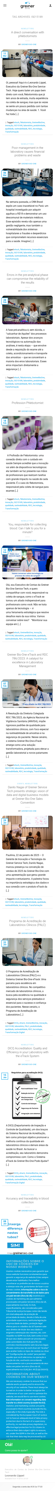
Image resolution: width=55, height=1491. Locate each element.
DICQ (16, 1023)
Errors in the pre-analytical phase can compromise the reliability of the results (27, 278)
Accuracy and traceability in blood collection (27, 1200)
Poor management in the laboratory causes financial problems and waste (27, 151)
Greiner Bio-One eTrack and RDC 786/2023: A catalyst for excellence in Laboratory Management (27, 660)
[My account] (50, 5)
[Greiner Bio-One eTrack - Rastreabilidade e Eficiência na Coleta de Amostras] (27, 5)
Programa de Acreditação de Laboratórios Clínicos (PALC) (27, 923)
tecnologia (37, 129)
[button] (5, 5)
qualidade (9, 129)
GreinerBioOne (38, 122)
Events (20, 784)
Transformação (12, 132)
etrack (16, 122)
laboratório (28, 125)
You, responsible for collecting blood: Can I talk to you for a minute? (27, 528)
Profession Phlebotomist (27, 403)
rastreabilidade (21, 129)
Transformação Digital (15, 1032)
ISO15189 (18, 125)
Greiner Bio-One (29, 44)
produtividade (39, 125)
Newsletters (27, 29)
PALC (27, 1026)
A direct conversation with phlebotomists (27, 34)
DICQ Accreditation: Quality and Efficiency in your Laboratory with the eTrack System (27, 1052)
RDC (30, 129)
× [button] (52, 1443)
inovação (9, 125)
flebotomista (25, 122)
